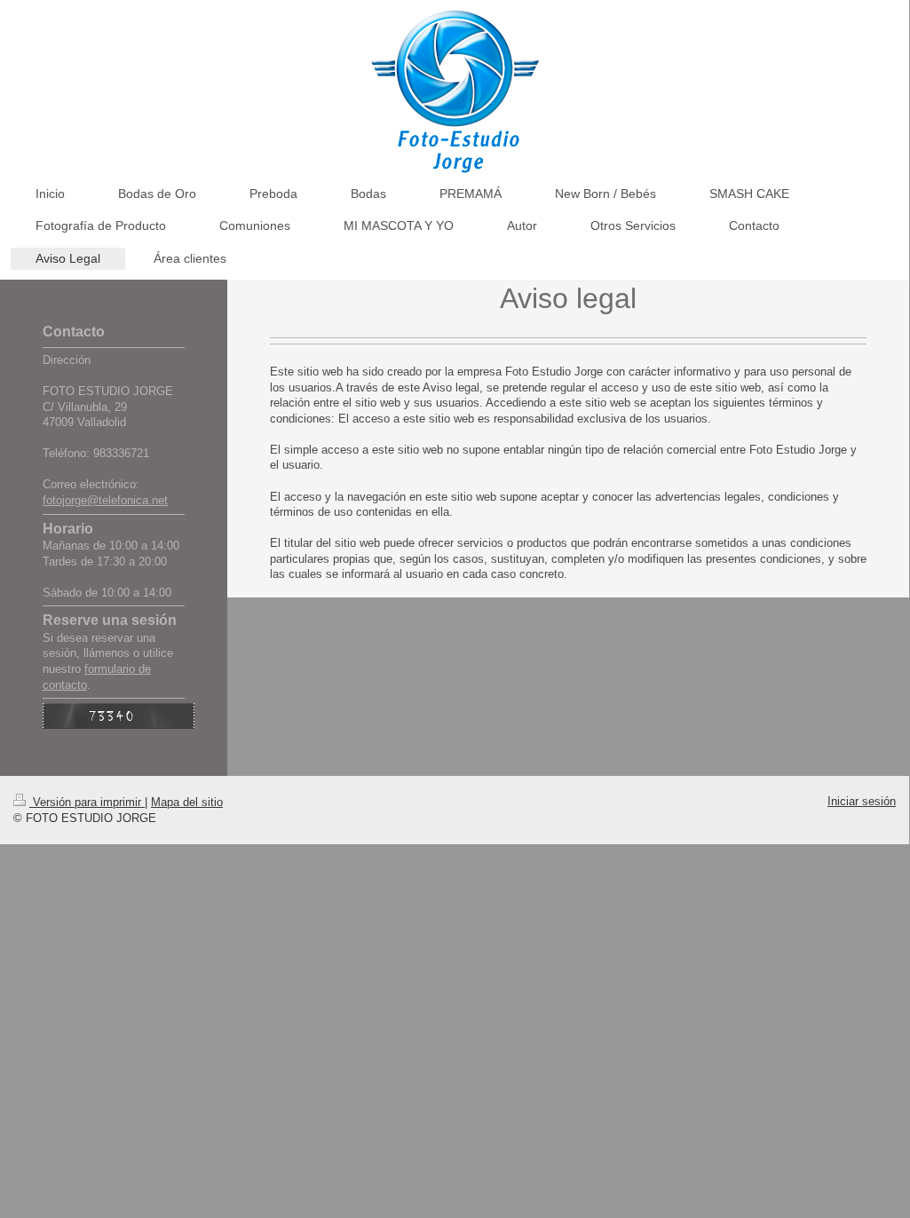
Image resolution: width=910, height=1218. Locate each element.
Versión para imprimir (87, 802)
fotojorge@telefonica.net (105, 500)
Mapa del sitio (187, 802)
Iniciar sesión (861, 801)
